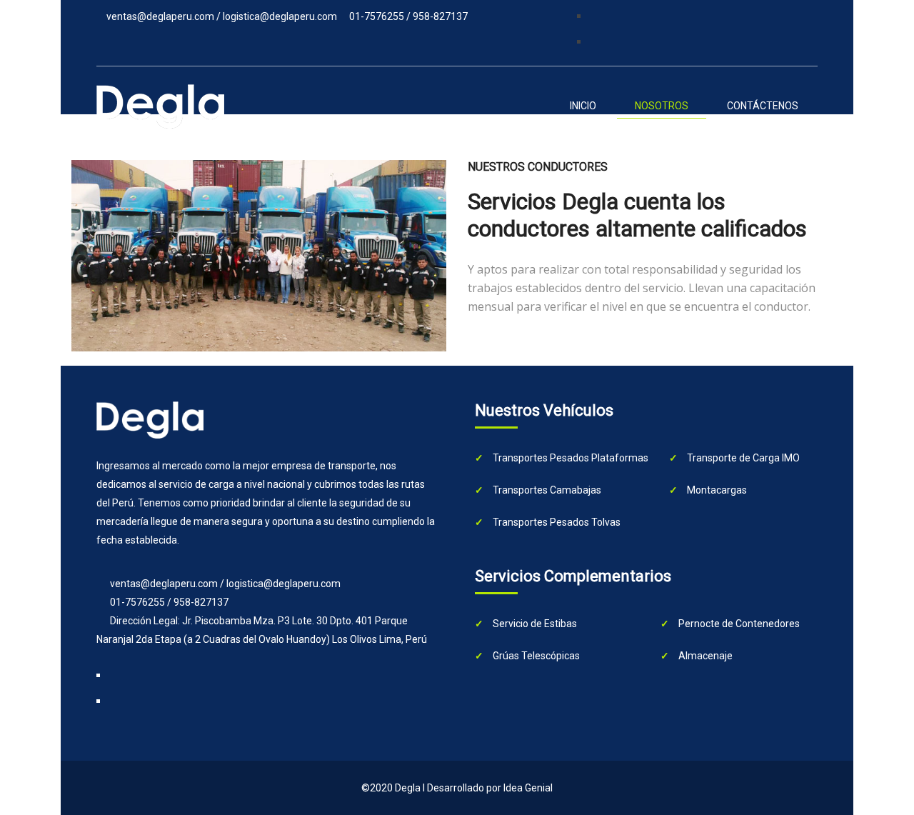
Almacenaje (704, 655)
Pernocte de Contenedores (738, 623)
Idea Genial (528, 788)
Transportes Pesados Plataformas (569, 458)
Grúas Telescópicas (535, 655)
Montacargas (716, 490)
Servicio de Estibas (534, 623)
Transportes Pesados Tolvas (556, 522)
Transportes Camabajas (546, 490)
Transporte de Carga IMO (742, 458)
